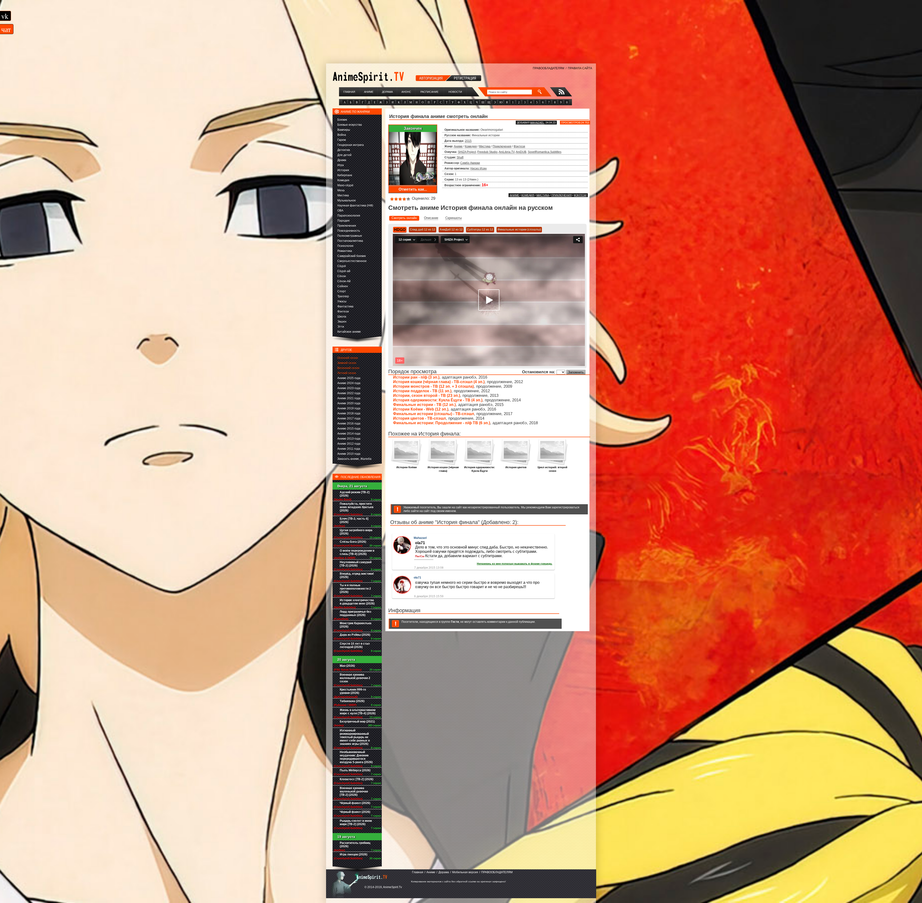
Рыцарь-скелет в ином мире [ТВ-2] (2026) (356, 822)
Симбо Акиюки (470, 163)
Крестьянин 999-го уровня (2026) (353, 691)
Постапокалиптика (350, 241)
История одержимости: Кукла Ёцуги (479, 469)
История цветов (516, 467)
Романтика (344, 251)
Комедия (343, 180)
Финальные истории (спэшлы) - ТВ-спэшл (433, 414)
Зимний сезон (346, 363)
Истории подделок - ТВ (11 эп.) (422, 391)
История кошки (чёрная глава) (443, 469)
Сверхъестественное (352, 261)
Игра (340, 165)
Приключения (346, 225)
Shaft (460, 157)
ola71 (417, 577)
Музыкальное (346, 200)
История (343, 170)
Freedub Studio (487, 152)
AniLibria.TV (507, 152)
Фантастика (345, 306)
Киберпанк (344, 175)
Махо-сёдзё (345, 185)
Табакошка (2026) (352, 701)
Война (341, 135)
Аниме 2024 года (348, 383)
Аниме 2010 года (348, 453)
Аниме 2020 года (348, 403)
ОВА (340, 210)
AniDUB (521, 152)
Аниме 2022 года (348, 393)
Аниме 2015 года (348, 428)
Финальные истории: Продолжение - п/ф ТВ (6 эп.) (441, 423)
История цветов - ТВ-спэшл (419, 418)
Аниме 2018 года (348, 413)
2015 (468, 141)
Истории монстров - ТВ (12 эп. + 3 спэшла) (433, 386)
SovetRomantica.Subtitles (544, 152)
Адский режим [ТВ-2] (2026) (355, 494)
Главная (349, 91)
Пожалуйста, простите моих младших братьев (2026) (356, 507)
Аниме (368, 91)
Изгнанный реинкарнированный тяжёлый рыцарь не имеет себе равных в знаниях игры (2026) (355, 737)
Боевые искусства (349, 124)
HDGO (400, 230)
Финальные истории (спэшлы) (519, 229)
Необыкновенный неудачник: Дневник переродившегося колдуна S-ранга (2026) (356, 757)
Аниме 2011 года (348, 448)
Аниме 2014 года (348, 433)
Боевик (342, 119)
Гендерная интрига (350, 145)
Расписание (429, 91)
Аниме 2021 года (348, 398)
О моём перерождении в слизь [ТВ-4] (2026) (357, 552)
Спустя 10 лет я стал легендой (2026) (355, 645)
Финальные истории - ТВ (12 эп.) (424, 405)
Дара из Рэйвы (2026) (355, 634)
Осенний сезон (347, 358)
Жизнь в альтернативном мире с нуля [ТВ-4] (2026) (358, 711)
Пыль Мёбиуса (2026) (355, 770)
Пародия (343, 220)
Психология (345, 246)
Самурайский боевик (351, 256)
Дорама (387, 91)
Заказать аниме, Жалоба (354, 459)
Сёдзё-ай (343, 271)
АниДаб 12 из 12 (451, 229)
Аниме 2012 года (348, 443)
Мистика (343, 195)
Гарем (341, 140)
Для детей (344, 155)
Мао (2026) (347, 665)
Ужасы (341, 301)
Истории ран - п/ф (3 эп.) (416, 377)
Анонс (406, 91)
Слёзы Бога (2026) (353, 541)
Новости (455, 91)
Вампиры (343, 129)
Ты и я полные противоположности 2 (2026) (355, 589)
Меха (341, 190)
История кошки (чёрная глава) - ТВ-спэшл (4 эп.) (439, 382)
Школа (341, 316)
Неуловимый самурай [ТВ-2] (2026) (355, 563)
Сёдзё (341, 266)
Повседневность (348, 230)
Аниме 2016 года (348, 423)
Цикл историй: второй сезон (552, 469)
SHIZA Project (467, 152)
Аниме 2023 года (348, 388)
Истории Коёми (406, 467)
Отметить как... (413, 189)
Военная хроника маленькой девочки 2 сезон (355, 678)
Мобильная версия (465, 872)
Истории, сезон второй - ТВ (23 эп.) (426, 395)
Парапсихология (348, 215)
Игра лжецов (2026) (353, 854)
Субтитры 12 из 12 (480, 229)
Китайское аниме (349, 331)
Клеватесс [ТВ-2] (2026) (356, 779)
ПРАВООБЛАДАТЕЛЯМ (548, 68)
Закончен (413, 128)
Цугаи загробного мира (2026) (356, 532)
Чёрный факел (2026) (355, 803)
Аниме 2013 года (348, 438)
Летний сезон (346, 373)
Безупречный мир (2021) (357, 721)
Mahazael (537, 122)
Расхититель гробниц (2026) (355, 844)
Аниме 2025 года (348, 378)
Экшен (341, 321)
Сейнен (342, 286)
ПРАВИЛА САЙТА (580, 68)
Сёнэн (341, 276)
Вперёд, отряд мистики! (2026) (357, 575)
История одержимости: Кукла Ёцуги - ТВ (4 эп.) (437, 400)
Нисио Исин (478, 168)
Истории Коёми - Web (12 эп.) (420, 409)
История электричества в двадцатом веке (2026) (357, 601)
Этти (340, 326)
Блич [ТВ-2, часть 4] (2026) (354, 520)
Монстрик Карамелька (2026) (355, 625)
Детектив (343, 150)
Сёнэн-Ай (344, 281)
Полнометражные (349, 235)
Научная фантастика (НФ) (355, 205)
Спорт (341, 291)
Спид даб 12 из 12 (422, 229)
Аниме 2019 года (348, 408)
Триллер (343, 296)
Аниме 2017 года (348, 418)
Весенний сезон (348, 368)
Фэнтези (343, 311)
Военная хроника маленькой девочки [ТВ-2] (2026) (354, 791)
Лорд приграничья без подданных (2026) (355, 613)
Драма (341, 160)
